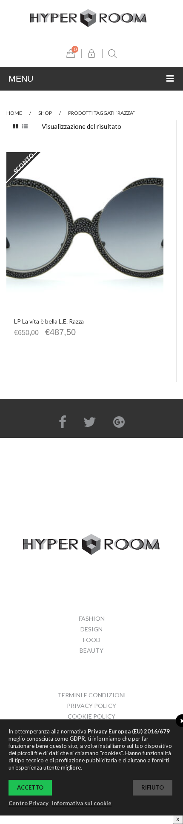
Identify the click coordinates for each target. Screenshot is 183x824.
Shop (45, 113)
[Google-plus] (119, 422)
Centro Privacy (29, 803)
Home (14, 113)
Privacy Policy (91, 705)
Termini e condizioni (91, 695)
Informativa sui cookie (82, 803)
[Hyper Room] (88, 17)
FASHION (92, 618)
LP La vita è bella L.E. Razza (49, 321)
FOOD (91, 639)
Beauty (91, 650)
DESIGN (91, 629)
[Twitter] (90, 422)
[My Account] (91, 53)
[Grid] (15, 126)
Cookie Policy (91, 716)
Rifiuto (152, 787)
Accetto (30, 787)
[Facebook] (62, 422)
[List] (25, 126)
